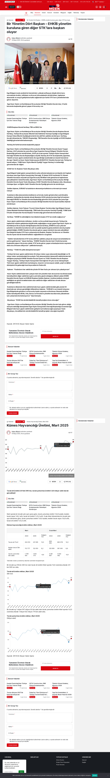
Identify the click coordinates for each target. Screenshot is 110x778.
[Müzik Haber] (55, 7)
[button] (100, 7)
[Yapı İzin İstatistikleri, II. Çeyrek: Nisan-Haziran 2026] (62, 362)
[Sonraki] (18, 1)
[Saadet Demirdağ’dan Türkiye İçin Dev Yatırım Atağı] (17, 119)
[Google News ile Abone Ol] (13, 88)
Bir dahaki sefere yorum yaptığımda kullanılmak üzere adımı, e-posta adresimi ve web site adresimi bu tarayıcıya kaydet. (39, 408)
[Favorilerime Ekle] (47, 88)
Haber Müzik (16, 38)
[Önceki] (16, 1)
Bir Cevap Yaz (13, 374)
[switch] (19, 7)
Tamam (95, 775)
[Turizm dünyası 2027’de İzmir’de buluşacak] (17, 362)
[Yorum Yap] (51, 88)
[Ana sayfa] (26, 12)
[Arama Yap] (96, 7)
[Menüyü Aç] (6, 7)
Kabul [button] (21, 772)
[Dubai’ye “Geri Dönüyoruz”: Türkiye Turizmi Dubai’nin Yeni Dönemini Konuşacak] (39, 362)
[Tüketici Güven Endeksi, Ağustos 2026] (61, 119)
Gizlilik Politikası (9, 772)
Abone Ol (12, 7)
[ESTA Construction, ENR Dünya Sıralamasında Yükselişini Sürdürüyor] (39, 119)
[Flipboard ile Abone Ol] (22, 88)
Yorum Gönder (12, 413)
